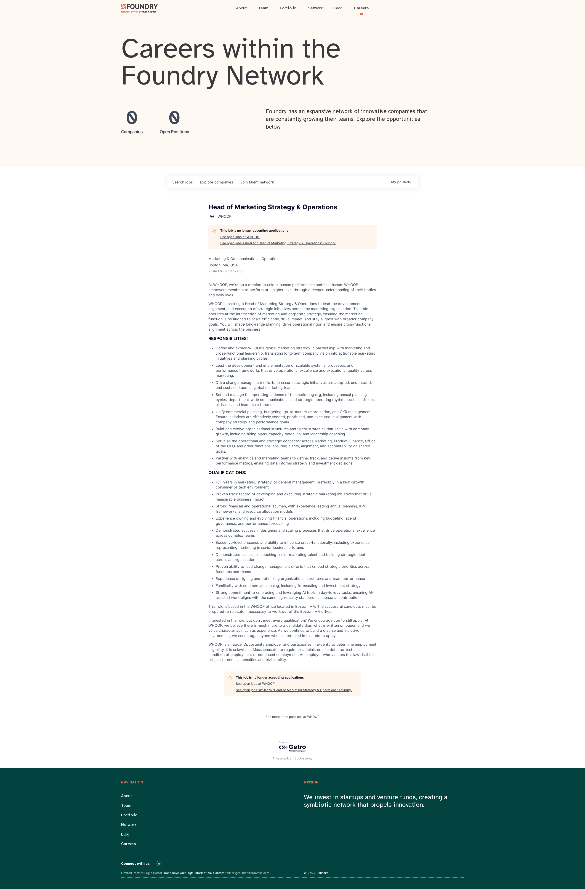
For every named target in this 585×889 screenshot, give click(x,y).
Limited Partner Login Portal (141, 873)
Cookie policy (303, 758)
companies (216, 182)
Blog (125, 834)
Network (128, 825)
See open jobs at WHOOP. (240, 237)
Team (126, 806)
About (126, 796)
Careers (128, 844)
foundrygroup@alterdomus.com (247, 873)
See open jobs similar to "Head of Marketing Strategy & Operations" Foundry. (278, 243)
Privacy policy (282, 758)
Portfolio (129, 815)
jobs (182, 182)
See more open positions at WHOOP (292, 717)
